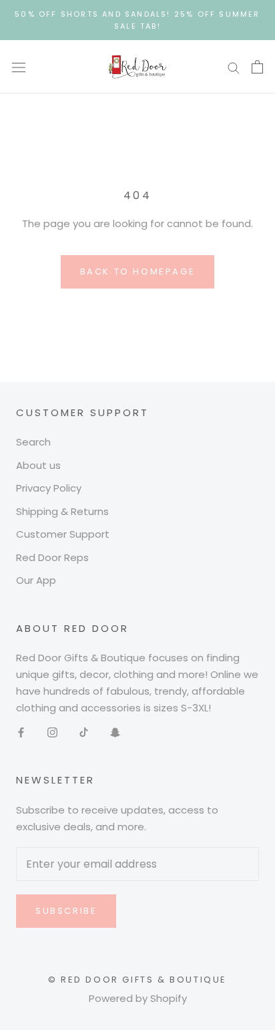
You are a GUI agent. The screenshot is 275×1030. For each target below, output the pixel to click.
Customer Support (62, 534)
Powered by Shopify (138, 998)
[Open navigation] (18, 66)
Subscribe (66, 910)
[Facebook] (21, 731)
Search (33, 442)
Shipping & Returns (62, 511)
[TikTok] (84, 731)
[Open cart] (257, 66)
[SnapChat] (115, 731)
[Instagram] (52, 731)
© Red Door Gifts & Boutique (137, 979)
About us (38, 465)
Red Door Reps (52, 557)
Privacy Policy (48, 488)
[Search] (234, 67)
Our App (36, 580)
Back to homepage (138, 271)
